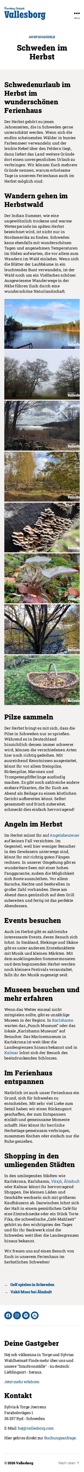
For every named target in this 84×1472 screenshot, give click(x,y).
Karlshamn (63, 1020)
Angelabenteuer (64, 835)
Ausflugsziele (42, 37)
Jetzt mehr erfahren (21, 1381)
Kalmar (11, 1052)
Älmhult (71, 1181)
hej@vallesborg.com (36, 1428)
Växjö (56, 1181)
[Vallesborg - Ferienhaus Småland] (24, 13)
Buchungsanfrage (60, 1437)
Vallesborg (24, 1463)
